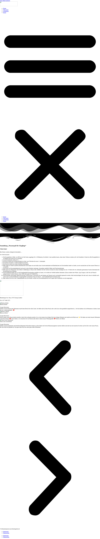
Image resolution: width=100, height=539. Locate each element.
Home (4, 8)
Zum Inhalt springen (5, 0)
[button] (50, 115)
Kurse (4, 12)
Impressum (6, 531)
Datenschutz (6, 533)
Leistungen (6, 11)
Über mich (5, 9)
